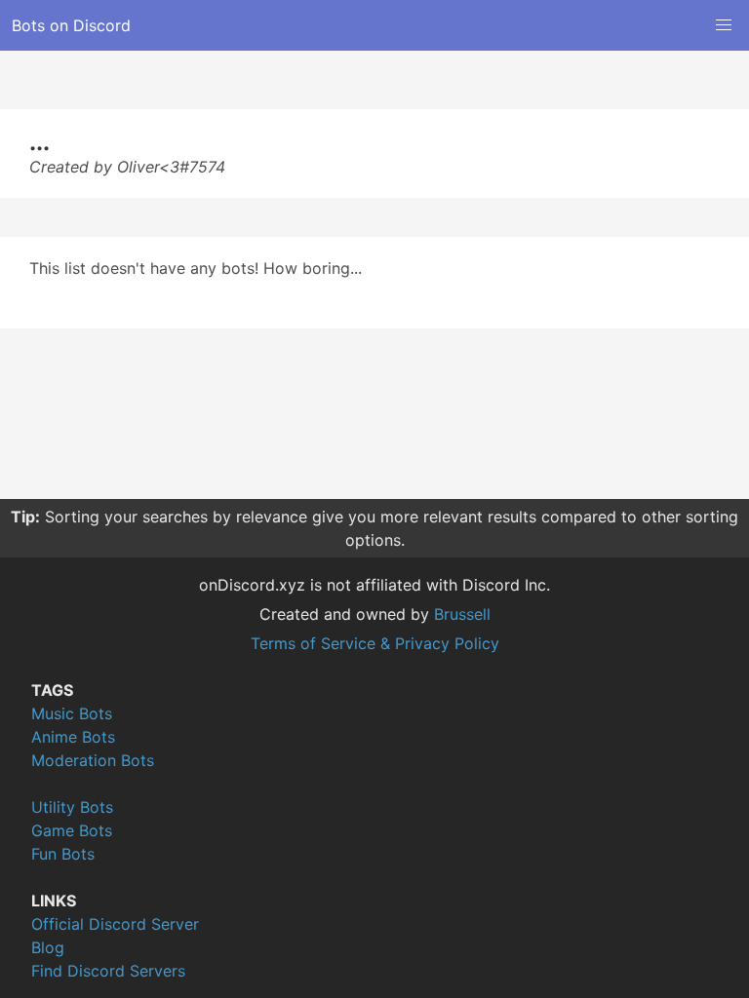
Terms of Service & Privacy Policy (375, 643)
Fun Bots (63, 854)
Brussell (462, 614)
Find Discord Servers (108, 970)
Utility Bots (72, 807)
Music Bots (71, 713)
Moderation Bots (92, 760)
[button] (723, 25)
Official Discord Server (115, 924)
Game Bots (71, 830)
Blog (47, 947)
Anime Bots (73, 737)
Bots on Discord (71, 25)
